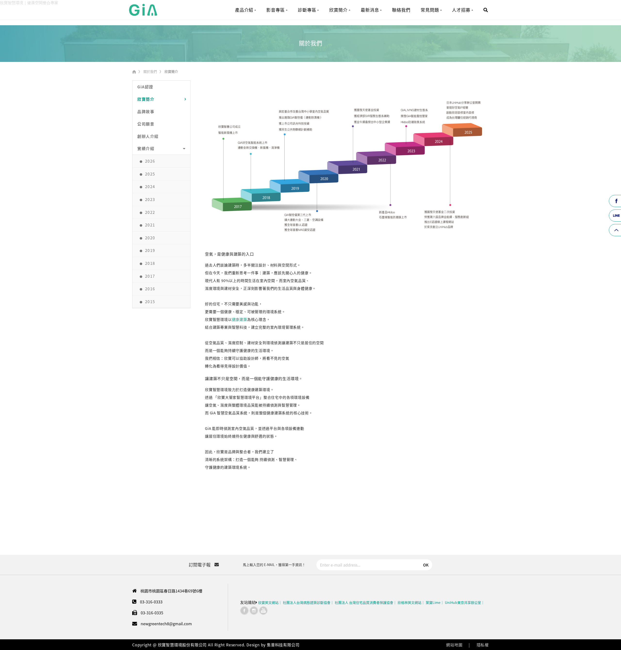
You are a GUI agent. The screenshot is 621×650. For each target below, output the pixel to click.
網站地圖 (454, 645)
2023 (150, 199)
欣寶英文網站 (268, 602)
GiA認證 (145, 87)
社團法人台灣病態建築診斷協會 (306, 602)
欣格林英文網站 (409, 602)
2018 (150, 263)
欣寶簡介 (145, 99)
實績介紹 (145, 148)
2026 (150, 161)
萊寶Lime (433, 602)
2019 (150, 250)
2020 (150, 238)
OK (426, 565)
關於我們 (150, 71)
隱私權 (483, 645)
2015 (150, 301)
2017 (150, 276)
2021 (150, 225)
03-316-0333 (151, 602)
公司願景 (145, 124)
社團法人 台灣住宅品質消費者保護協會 (364, 602)
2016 (150, 289)
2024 (150, 186)
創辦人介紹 (148, 136)
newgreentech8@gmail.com (166, 623)
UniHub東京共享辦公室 (463, 602)
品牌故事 (145, 111)
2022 (150, 212)
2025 (150, 174)
